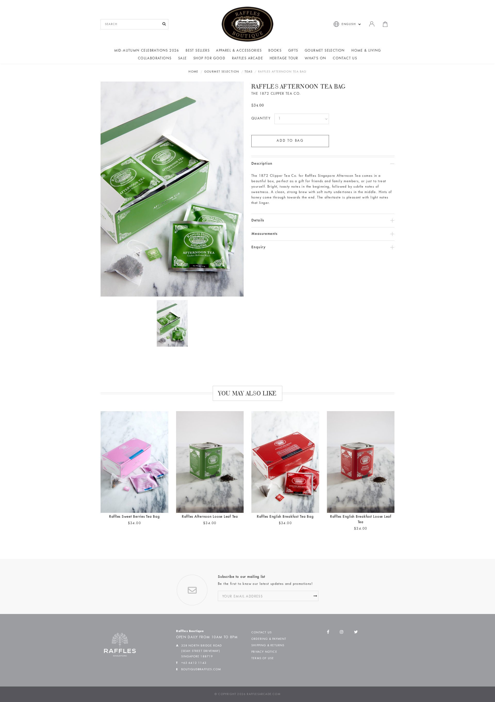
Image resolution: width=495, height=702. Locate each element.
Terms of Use (262, 658)
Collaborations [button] (155, 58)
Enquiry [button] (258, 247)
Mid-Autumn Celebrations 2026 (146, 51)
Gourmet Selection (325, 51)
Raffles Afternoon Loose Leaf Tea (210, 517)
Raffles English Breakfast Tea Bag (285, 517)
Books (275, 51)
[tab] (322, 163)
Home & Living (366, 51)
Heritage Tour (284, 58)
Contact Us (345, 58)
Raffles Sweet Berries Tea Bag (134, 517)
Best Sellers (198, 51)
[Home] (247, 24)
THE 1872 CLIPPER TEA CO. (276, 94)
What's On (315, 58)
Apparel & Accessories (239, 51)
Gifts (293, 51)
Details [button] (257, 220)
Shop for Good (209, 58)
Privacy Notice (264, 651)
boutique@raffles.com (201, 669)
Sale (182, 58)
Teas (248, 71)
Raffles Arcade (247, 58)
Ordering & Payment (268, 639)
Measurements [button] (264, 234)
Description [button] (261, 164)
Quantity (260, 119)
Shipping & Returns (268, 645)
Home (193, 71)
